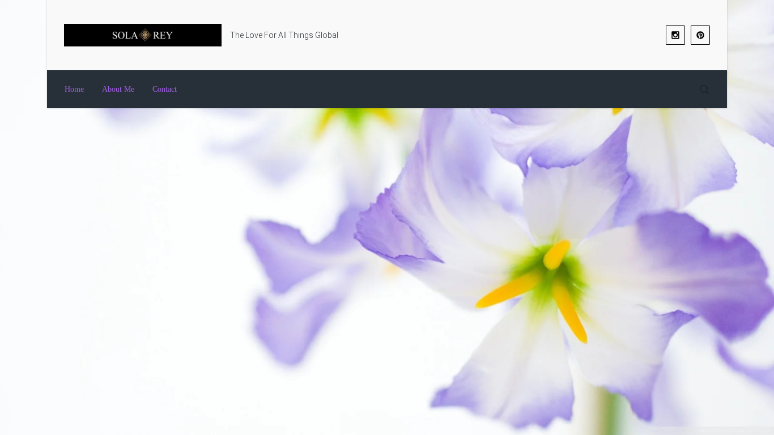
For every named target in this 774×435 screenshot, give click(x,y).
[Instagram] (675, 35)
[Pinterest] (700, 35)
